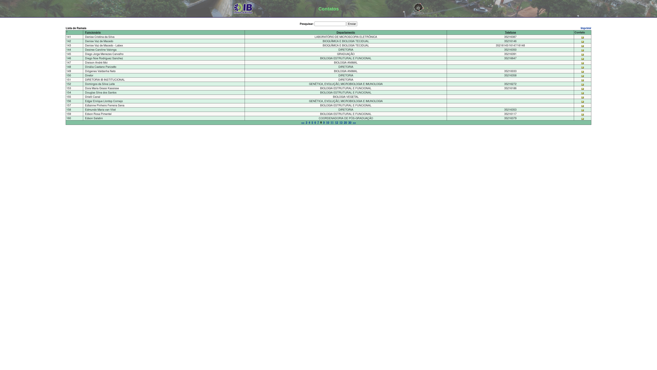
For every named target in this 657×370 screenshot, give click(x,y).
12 (336, 123)
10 (327, 123)
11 (332, 123)
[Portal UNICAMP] (419, 8)
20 (345, 123)
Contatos (328, 8)
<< (302, 123)
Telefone (510, 32)
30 (349, 123)
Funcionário (93, 32)
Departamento (346, 32)
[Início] (243, 8)
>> (354, 123)
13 (341, 123)
